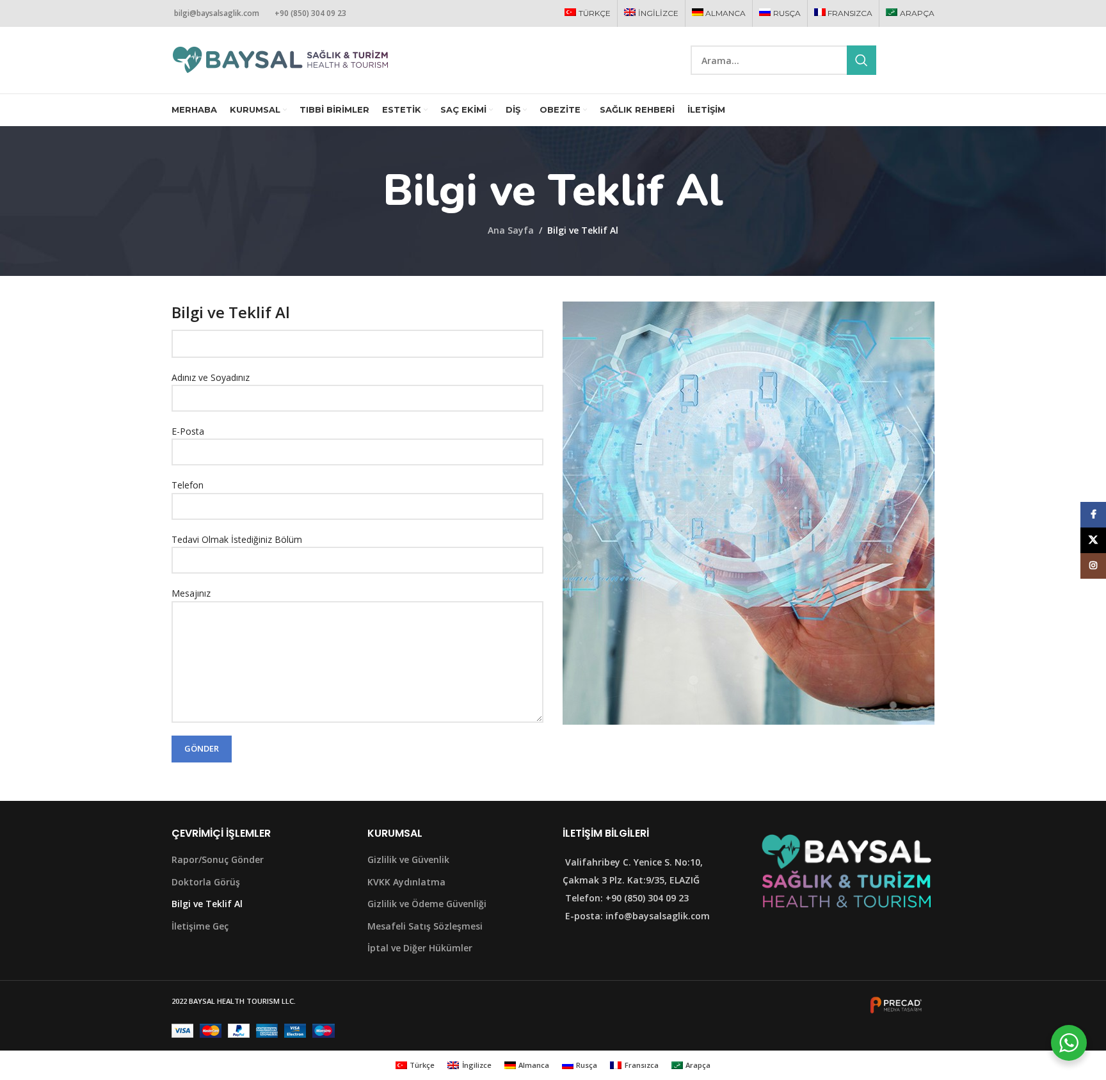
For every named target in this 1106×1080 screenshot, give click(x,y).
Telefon (188, 485)
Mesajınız (191, 593)
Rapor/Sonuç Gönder (218, 859)
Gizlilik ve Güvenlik (408, 859)
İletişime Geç (200, 926)
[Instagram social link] (926, 60)
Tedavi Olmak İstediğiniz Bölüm (237, 539)
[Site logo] (280, 59)
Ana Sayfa (511, 230)
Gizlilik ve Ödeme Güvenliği (426, 904)
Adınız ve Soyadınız (211, 377)
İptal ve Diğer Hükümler (419, 948)
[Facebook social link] (895, 60)
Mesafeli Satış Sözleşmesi (425, 926)
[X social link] (910, 60)
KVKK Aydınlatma (406, 882)
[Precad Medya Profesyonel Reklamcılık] (896, 1004)
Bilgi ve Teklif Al (207, 904)
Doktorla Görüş (206, 882)
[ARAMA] (861, 60)
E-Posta (188, 431)
